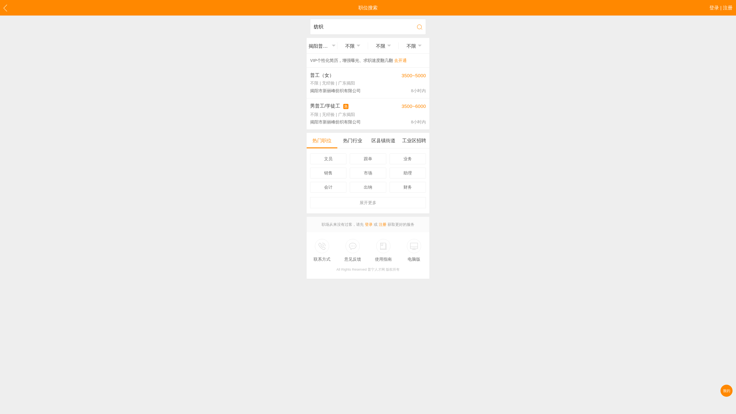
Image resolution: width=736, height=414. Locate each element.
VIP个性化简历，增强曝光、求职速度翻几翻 (358, 60)
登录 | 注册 (721, 7)
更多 (368, 202)
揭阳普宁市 (319, 46)
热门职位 (322, 140)
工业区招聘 (414, 140)
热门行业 (352, 140)
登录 (369, 224)
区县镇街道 (383, 140)
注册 (382, 224)
